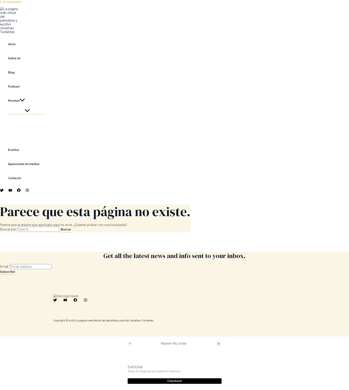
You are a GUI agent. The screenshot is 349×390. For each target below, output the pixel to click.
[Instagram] (27, 191)
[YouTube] (10, 191)
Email (5, 267)
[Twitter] (2, 191)
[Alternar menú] (27, 111)
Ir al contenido (10, 2)
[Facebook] (19, 191)
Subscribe (7, 272)
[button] (22, 101)
